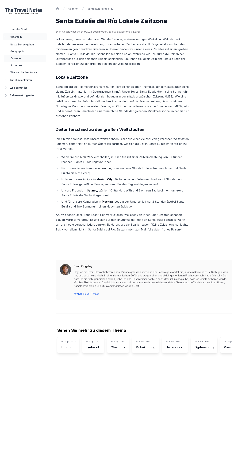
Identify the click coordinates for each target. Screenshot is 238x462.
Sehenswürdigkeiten (22, 95)
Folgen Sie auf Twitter (86, 293)
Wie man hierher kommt (23, 72)
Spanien (73, 8)
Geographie (17, 51)
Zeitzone (15, 58)
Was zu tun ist (18, 87)
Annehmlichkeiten (21, 80)
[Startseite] (57, 8)
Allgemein (16, 36)
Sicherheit (16, 65)
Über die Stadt (19, 29)
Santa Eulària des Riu (100, 8)
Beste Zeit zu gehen (22, 44)
